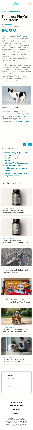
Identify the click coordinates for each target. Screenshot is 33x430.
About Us (16, 413)
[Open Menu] (2, 3)
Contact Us (16, 409)
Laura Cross (8, 25)
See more (8, 386)
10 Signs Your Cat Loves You (16, 163)
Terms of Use (16, 402)
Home (3, 11)
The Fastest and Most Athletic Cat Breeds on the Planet (16, 168)
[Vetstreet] (16, 3)
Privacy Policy (16, 406)
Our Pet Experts (14, 11)
